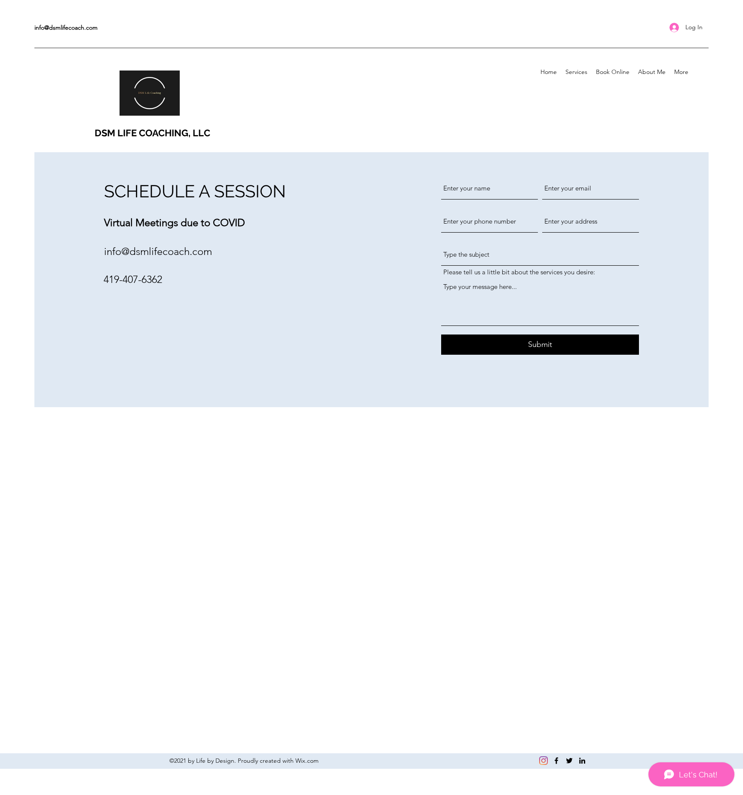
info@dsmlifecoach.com (66, 27)
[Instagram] (543, 760)
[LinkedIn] (582, 760)
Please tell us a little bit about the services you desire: (519, 272)
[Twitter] (569, 760)
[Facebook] (556, 760)
